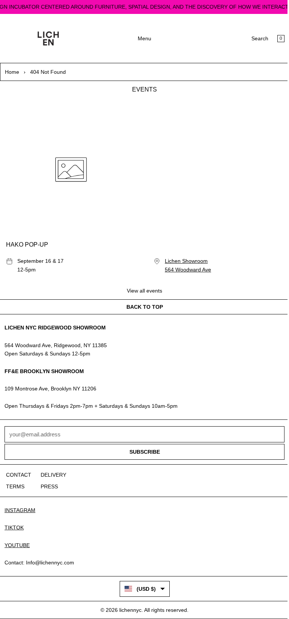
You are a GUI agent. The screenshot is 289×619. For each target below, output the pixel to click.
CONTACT (18, 475)
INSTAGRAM (20, 510)
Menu (144, 38)
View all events (144, 291)
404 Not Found (48, 72)
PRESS (49, 486)
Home (12, 72)
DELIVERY (53, 475)
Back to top (144, 307)
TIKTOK (14, 527)
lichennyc (130, 610)
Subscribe (144, 452)
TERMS (15, 486)
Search (259, 38)
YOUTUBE (17, 545)
